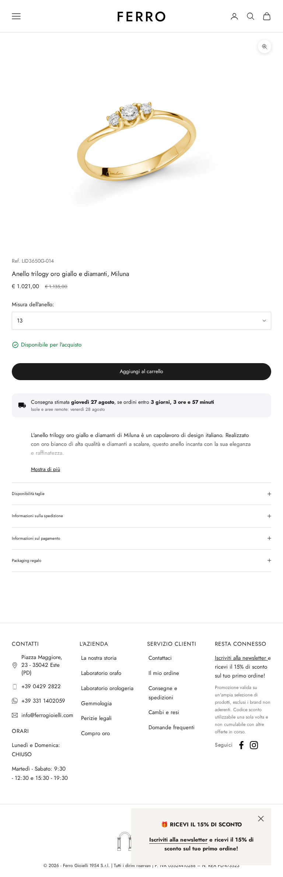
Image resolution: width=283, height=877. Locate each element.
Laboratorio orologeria (107, 688)
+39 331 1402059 (43, 701)
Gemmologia (96, 703)
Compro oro (95, 733)
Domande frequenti (172, 727)
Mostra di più (45, 469)
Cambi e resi (164, 712)
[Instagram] (254, 745)
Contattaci (160, 658)
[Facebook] (241, 745)
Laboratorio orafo (101, 673)
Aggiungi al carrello (141, 371)
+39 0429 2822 (41, 686)
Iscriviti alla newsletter (241, 658)
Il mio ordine (164, 673)
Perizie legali (96, 718)
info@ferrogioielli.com (47, 715)
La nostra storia (98, 658)
